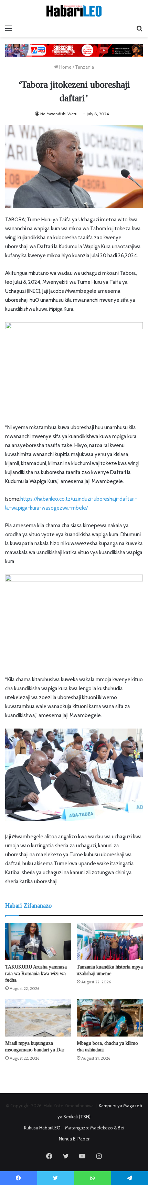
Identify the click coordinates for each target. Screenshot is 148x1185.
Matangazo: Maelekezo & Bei (94, 1127)
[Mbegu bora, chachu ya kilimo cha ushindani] (110, 1017)
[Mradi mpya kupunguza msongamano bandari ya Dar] (38, 1017)
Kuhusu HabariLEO (42, 1127)
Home (65, 67)
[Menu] (8, 28)
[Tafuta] (139, 28)
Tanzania (84, 67)
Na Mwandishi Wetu (58, 113)
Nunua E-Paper (74, 1138)
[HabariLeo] (74, 11)
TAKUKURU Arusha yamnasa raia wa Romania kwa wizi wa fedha (36, 973)
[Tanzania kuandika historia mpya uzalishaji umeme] (110, 941)
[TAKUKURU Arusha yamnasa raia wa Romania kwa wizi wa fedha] (38, 941)
